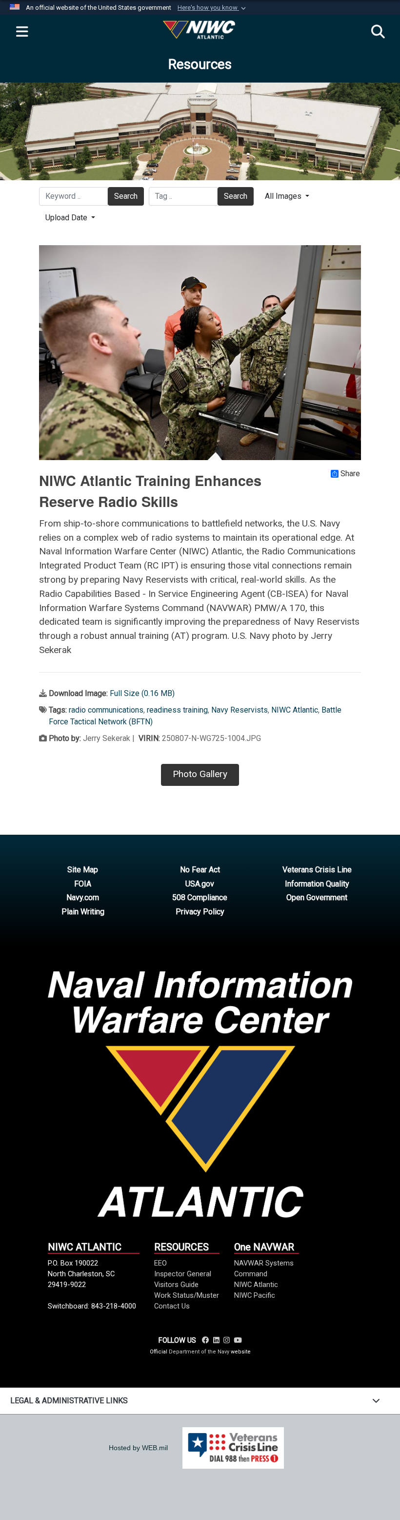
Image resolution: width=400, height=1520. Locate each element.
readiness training (177, 710)
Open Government (316, 897)
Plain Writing (82, 911)
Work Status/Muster (186, 1295)
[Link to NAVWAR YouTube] (237, 1340)
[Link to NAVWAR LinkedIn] (216, 1340)
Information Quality (317, 883)
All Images (284, 196)
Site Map (82, 869)
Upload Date (67, 217)
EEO (160, 1263)
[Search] (378, 32)
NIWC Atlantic (294, 710)
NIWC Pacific (254, 1295)
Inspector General (182, 1273)
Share (350, 474)
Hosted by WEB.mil (138, 1448)
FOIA (82, 883)
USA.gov (199, 883)
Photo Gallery (200, 774)
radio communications (106, 710)
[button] (213, 8)
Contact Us (172, 1306)
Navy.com (82, 897)
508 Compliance (199, 897)
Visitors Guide (176, 1284)
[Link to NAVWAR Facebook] (205, 1340)
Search (126, 196)
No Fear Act (200, 869)
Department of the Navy (199, 1352)
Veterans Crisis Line (317, 869)
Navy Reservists (239, 710)
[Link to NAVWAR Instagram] (226, 1340)
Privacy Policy (200, 911)
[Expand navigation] (21, 32)
